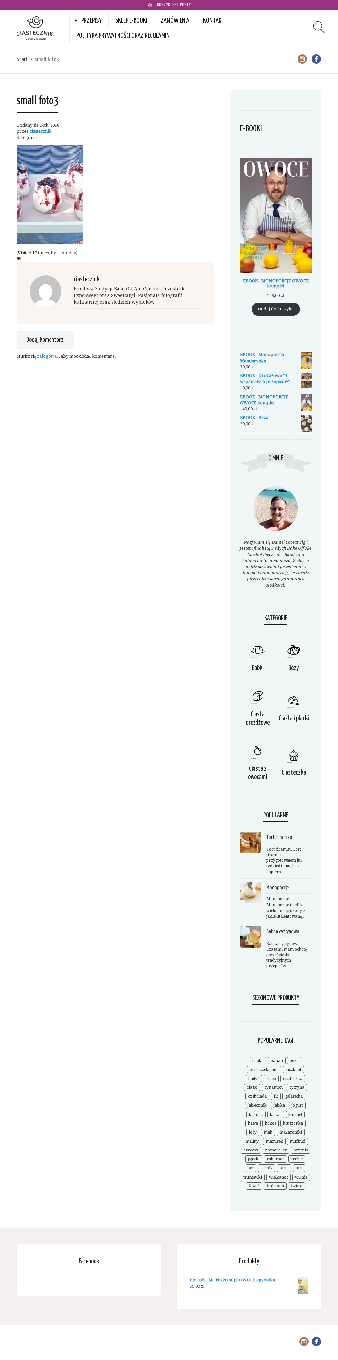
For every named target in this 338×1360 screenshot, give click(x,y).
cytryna (296, 1087)
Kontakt (214, 20)
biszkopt (293, 1069)
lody (253, 1132)
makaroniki (290, 1132)
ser (251, 1168)
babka (258, 1060)
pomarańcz (276, 1150)
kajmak (256, 1114)
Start (22, 59)
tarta (284, 1168)
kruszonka (293, 1123)
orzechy (250, 1150)
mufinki (297, 1141)
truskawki (252, 1177)
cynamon (273, 1087)
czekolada (257, 1096)
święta (296, 1186)
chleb (271, 1078)
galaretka (294, 1096)
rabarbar (275, 1159)
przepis (301, 1150)
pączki (254, 1159)
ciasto (252, 1087)
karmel (295, 1114)
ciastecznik (40, 131)
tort (299, 1168)
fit (276, 1096)
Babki (258, 668)
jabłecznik (257, 1105)
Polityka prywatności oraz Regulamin (123, 35)
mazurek (274, 1141)
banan (277, 1060)
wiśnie (301, 1177)
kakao (276, 1114)
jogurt (297, 1105)
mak (268, 1132)
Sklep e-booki (131, 20)
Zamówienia (175, 20)
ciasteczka (292, 1078)
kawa (253, 1123)
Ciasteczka (294, 773)
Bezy (293, 668)
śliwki (254, 1186)
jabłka (279, 1105)
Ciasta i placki (294, 718)
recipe (297, 1159)
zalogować (48, 356)
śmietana (275, 1186)
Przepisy (91, 20)
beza (294, 1060)
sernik (267, 1168)
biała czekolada (264, 1069)
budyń (253, 1078)
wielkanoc (278, 1177)
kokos (270, 1123)
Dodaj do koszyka (276, 309)
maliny (252, 1141)
